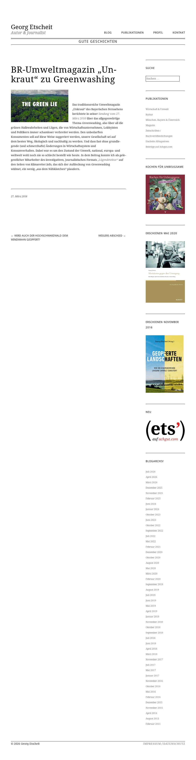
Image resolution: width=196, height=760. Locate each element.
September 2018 (154, 632)
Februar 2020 (153, 579)
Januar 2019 (152, 616)
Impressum (152, 743)
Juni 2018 (151, 643)
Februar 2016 (153, 697)
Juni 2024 (151, 504)
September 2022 (154, 530)
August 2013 (152, 718)
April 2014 (151, 713)
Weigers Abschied (110, 235)
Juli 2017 (150, 665)
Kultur (149, 114)
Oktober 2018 (153, 627)
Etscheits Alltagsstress (157, 141)
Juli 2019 (150, 595)
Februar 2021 (153, 547)
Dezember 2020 (154, 552)
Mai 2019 (151, 606)
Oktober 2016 (153, 686)
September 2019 (154, 584)
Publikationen (132, 32)
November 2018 (154, 622)
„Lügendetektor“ (108, 159)
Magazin (150, 125)
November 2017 (154, 659)
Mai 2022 (151, 541)
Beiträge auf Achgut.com (159, 146)
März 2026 (151, 482)
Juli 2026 (150, 471)
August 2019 (152, 589)
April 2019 (151, 611)
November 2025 (154, 493)
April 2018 (151, 648)
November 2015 (154, 708)
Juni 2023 (151, 520)
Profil (158, 32)
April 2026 (151, 477)
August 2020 (152, 563)
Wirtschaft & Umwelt (157, 109)
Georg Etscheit (31, 27)
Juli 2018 (150, 638)
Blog (108, 32)
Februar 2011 (153, 724)
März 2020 (151, 573)
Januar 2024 (152, 509)
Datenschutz (174, 743)
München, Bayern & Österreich (163, 120)
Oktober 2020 (153, 557)
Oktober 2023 (153, 514)
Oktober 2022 (153, 525)
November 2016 (154, 681)
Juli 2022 (150, 536)
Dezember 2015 (154, 702)
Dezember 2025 (154, 487)
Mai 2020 (151, 568)
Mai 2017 (151, 670)
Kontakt (179, 32)
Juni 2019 (151, 600)
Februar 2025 (153, 498)
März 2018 (151, 654)
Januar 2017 (152, 675)
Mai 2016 (151, 691)
